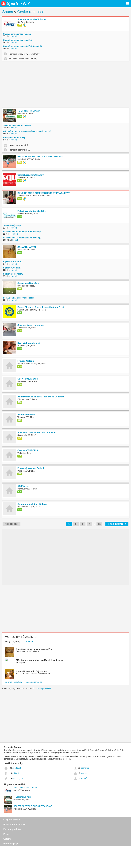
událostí (15, 773)
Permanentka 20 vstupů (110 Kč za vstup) (22, 238)
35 (99, 524)
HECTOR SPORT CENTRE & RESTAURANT (32, 806)
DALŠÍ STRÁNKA (117, 524)
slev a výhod (17, 778)
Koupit (14, 36)
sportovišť (16, 768)
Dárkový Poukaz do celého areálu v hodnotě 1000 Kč (27, 131)
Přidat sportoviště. (43, 688)
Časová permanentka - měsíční (17, 40)
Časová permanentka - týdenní (17, 34)
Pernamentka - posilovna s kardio (18, 298)
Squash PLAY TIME (11, 268)
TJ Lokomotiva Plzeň (22, 797)
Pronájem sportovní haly (14, 137)
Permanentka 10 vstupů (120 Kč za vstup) (22, 232)
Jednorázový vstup (12, 226)
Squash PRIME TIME (12, 262)
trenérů (84, 778)
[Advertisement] (65, 84)
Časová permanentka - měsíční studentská (22, 46)
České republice (30, 12)
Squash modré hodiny (13, 274)
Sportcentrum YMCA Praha (25, 788)
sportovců (85, 768)
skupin (84, 773)
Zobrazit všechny (13, 682)
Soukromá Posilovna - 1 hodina (17, 125)
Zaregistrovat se (34, 682)
